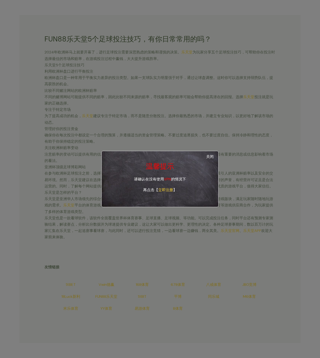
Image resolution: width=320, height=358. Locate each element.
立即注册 (165, 189)
